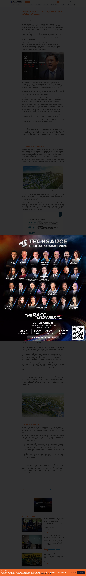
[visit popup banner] (43, 288)
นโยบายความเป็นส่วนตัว (46, 573)
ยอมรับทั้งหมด (81, 572)
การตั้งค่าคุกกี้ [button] (73, 572)
